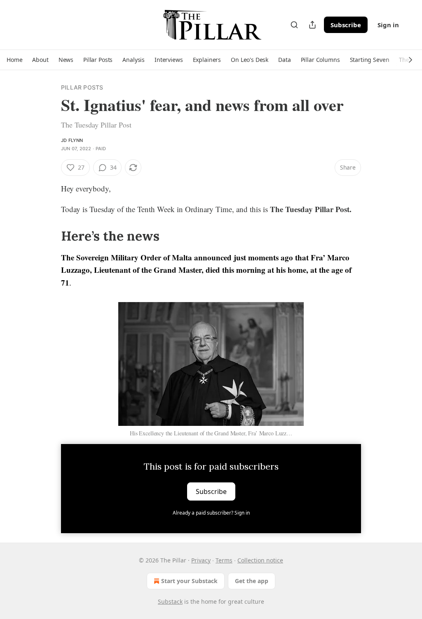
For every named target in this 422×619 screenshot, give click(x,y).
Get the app (251, 581)
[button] (14, 60)
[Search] (294, 25)
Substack (170, 601)
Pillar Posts (82, 87)
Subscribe (346, 25)
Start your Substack (189, 581)
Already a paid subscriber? (211, 512)
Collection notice (260, 560)
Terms (224, 560)
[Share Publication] (312, 25)
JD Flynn (72, 140)
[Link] (49, 236)
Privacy (201, 560)
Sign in (388, 25)
